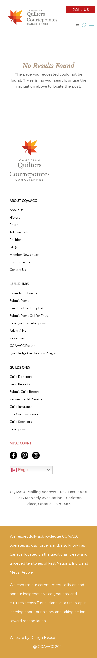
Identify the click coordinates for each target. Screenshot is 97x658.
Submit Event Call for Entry (29, 316)
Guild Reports (20, 384)
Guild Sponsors (21, 422)
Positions (16, 240)
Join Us (81, 9)
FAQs (14, 247)
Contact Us (18, 270)
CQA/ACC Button (22, 346)
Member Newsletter (24, 255)
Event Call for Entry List (26, 308)
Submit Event (19, 301)
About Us (16, 210)
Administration (20, 232)
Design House (42, 637)
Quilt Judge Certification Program (34, 353)
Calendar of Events (23, 293)
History (15, 217)
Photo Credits (20, 262)
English (24, 470)
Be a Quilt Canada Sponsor (29, 323)
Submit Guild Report (24, 392)
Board (14, 225)
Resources (17, 338)
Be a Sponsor (19, 429)
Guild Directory (21, 377)
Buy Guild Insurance (24, 414)
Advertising (18, 331)
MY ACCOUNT (21, 443)
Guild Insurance (21, 407)
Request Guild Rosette (26, 399)
